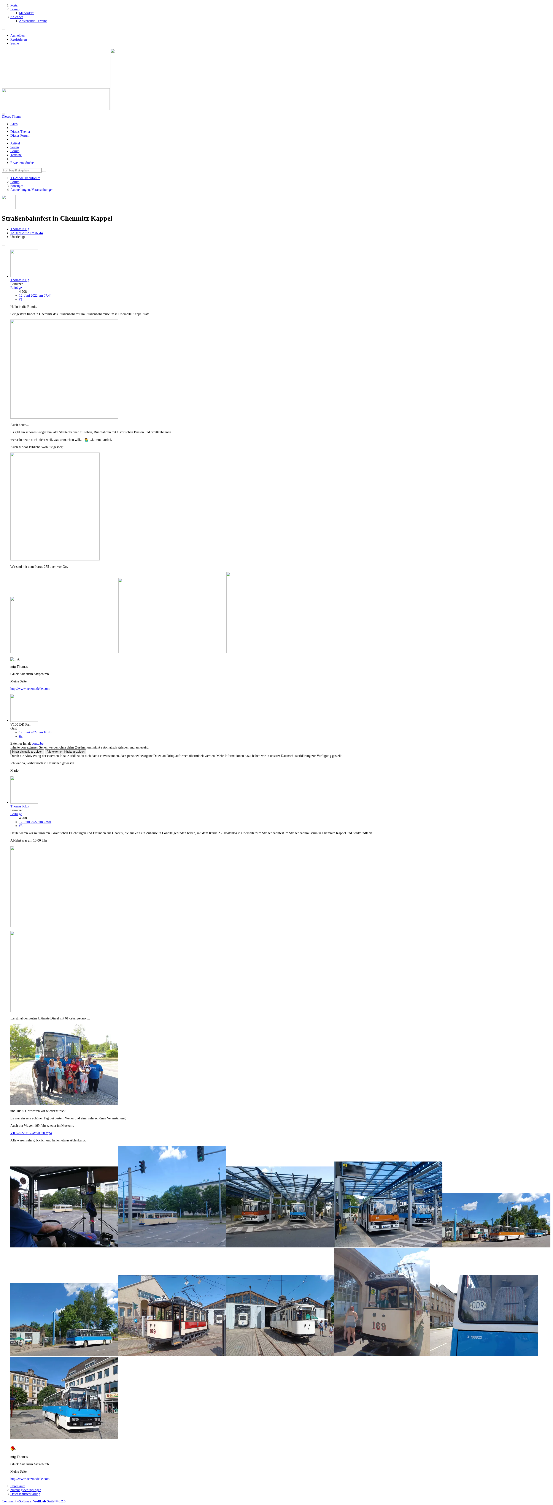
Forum (14, 151)
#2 (20, 736)
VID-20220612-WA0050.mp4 (31, 1133)
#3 (20, 826)
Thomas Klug (19, 229)
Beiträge (16, 288)
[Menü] (3, 29)
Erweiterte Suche (22, 163)
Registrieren (18, 39)
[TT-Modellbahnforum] (216, 109)
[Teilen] (3, 245)
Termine (16, 155)
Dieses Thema (20, 131)
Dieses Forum (19, 135)
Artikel (15, 143)
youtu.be (37, 743)
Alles (13, 124)
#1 (20, 299)
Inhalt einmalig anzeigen (27, 751)
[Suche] (3, 113)
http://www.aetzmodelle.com (29, 688)
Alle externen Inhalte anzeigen (65, 751)
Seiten (14, 147)
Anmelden (17, 35)
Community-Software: (33, 1501)
